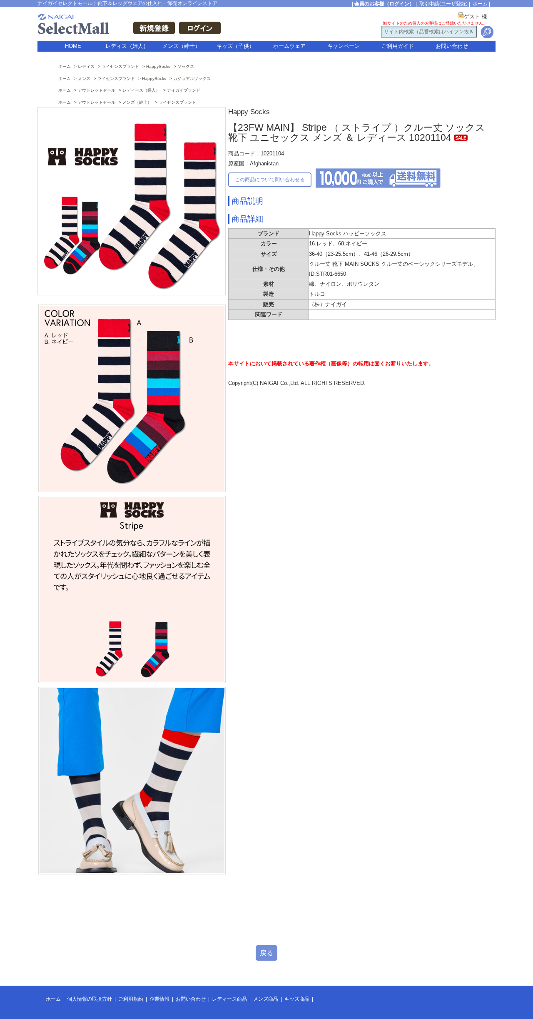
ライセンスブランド (120, 66)
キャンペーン (343, 46)
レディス (86, 66)
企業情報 (159, 999)
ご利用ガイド (397, 46)
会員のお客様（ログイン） (384, 4)
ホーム (480, 4)
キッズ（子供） (235, 46)
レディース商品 (229, 999)
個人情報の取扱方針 (89, 999)
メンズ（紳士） (181, 46)
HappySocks (158, 66)
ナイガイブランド (183, 90)
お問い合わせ (452, 46)
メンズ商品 (265, 999)
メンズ (84, 78)
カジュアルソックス (192, 78)
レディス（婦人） (127, 46)
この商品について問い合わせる (270, 179)
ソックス (185, 66)
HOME (73, 46)
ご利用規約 (130, 999)
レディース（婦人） (141, 90)
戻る (266, 953)
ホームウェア (289, 46)
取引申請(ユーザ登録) (443, 4)
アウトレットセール (96, 90)
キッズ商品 (296, 999)
